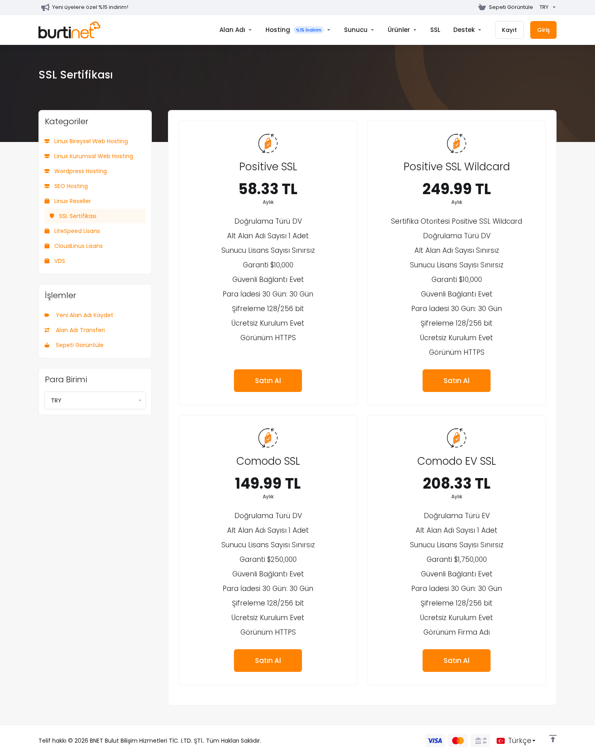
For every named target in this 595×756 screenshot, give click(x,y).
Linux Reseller (72, 201)
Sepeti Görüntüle (78, 345)
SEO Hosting (70, 186)
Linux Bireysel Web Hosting (90, 141)
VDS (59, 261)
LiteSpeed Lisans (76, 231)
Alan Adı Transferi (79, 330)
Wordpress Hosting (80, 171)
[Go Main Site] (472, 7)
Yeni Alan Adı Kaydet (83, 315)
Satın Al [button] (268, 380)
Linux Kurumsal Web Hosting (93, 156)
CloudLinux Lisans (78, 246)
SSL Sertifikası (76, 216)
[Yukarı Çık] (553, 738)
